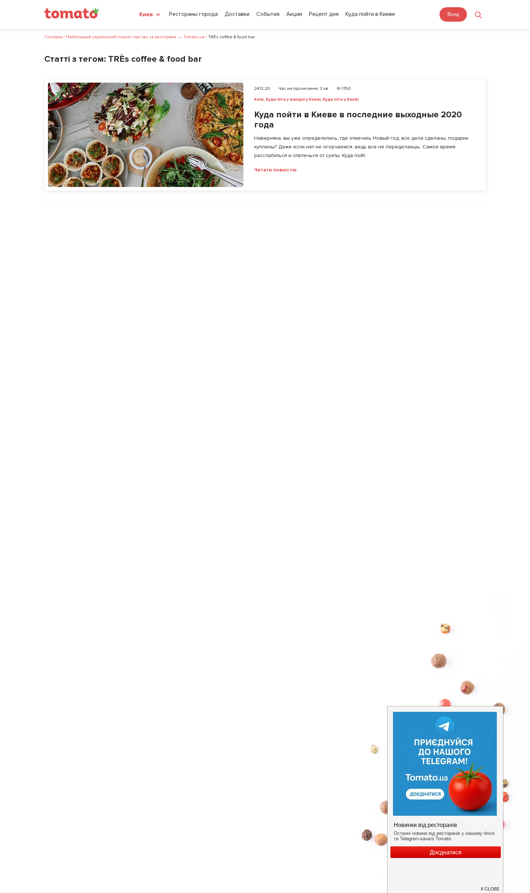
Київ (259, 99)
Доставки (237, 14)
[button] (490, 886)
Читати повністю (275, 170)
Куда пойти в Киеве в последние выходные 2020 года (358, 119)
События (267, 14)
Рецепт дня (324, 14)
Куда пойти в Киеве (370, 14)
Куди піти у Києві (340, 99)
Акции (294, 14)
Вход (453, 14)
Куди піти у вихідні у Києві (293, 99)
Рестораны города (193, 14)
